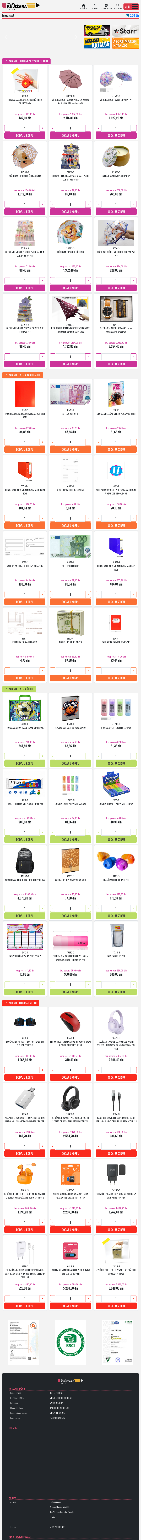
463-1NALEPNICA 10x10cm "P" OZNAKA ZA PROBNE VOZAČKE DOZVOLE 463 (116, 489)
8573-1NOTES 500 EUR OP (70, 411)
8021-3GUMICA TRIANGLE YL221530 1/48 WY (116, 801)
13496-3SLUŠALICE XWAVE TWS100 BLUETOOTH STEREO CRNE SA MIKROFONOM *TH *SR (70, 1117)
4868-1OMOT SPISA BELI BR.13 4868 (70, 487)
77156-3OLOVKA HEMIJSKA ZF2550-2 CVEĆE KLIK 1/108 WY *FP (25, 327)
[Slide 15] (61, 50)
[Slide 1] (14, 50)
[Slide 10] (44, 50)
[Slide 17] (68, 50)
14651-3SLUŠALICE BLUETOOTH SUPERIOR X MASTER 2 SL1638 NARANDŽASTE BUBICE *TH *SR (24, 1193)
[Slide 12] (51, 50)
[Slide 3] (21, 50)
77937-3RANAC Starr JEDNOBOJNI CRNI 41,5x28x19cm (24, 877)
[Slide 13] (54, 50)
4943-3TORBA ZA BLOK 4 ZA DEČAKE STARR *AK (25, 725)
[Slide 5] (27, 50)
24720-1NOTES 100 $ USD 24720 (70, 640)
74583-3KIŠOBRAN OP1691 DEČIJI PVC (70, 250)
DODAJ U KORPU (25, 135)
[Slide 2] (17, 50)
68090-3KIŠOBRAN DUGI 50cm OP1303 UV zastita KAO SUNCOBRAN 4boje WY (70, 99)
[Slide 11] (48, 50)
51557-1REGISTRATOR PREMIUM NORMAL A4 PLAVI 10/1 (116, 565)
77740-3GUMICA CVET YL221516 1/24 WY (116, 725)
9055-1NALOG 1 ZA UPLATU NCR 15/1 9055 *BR (25, 564)
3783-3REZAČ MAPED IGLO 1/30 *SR (116, 877)
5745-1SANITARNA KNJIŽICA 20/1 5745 (116, 640)
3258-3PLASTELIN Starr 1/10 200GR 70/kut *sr (25, 801)
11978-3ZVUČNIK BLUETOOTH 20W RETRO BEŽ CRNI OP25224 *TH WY (116, 1269)
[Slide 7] (34, 50)
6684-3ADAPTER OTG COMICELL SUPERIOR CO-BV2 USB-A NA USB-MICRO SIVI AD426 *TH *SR (25, 1117)
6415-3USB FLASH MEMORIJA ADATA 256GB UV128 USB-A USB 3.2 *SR (70, 1269)
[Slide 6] (31, 50)
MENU (127, 7)
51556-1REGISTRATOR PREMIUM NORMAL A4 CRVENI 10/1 (25, 489)
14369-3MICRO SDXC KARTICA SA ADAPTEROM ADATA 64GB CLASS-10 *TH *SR (70, 1193)
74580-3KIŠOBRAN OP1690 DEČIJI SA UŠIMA (25, 173)
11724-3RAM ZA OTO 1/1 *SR (116, 954)
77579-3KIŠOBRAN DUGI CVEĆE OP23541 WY (116, 97)
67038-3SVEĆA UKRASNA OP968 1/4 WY (116, 173)
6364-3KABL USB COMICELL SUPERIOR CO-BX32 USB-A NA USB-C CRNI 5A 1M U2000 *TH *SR (116, 1117)
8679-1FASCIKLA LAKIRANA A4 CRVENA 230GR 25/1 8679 (25, 413)
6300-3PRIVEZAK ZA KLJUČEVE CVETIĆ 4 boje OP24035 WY (25, 99)
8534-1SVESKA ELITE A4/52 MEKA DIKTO (70, 725)
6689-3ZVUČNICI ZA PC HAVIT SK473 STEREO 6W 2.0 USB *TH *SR (25, 1041)
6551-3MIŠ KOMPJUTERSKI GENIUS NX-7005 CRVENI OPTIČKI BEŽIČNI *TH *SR (70, 1041)
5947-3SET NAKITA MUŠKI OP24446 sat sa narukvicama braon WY (116, 327)
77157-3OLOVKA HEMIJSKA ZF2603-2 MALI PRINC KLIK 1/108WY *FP (70, 175)
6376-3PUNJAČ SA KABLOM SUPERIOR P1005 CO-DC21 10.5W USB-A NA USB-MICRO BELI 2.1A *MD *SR (25, 1271)
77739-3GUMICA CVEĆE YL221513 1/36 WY (70, 801)
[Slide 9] (41, 50)
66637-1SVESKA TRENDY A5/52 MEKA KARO (70, 877)
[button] (131, 6)
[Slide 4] (24, 50)
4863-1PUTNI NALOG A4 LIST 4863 (24, 640)
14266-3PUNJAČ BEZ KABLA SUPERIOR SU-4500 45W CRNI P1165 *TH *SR (116, 1193)
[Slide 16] (65, 50)
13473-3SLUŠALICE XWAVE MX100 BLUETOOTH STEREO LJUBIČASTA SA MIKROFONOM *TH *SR (116, 1043)
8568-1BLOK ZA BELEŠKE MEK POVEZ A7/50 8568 (116, 411)
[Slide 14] (58, 50)
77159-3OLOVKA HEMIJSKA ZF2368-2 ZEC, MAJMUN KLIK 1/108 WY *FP (24, 251)
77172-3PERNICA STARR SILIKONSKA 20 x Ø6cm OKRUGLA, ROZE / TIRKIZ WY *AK (70, 955)
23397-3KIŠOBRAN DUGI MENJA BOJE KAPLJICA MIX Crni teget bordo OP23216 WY (70, 327)
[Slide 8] (38, 50)
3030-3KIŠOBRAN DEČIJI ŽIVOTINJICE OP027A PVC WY (116, 251)
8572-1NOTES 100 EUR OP (70, 564)
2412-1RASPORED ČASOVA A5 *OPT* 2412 (25, 954)
